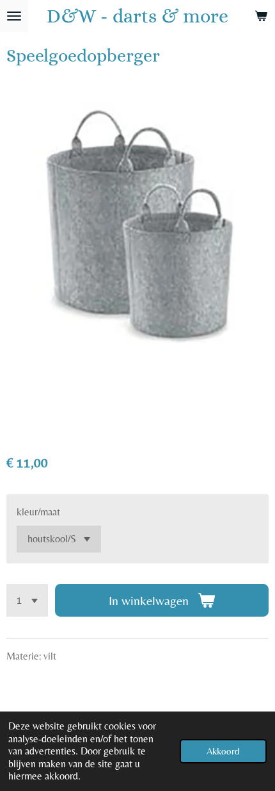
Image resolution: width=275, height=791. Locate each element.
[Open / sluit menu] (14, 16)
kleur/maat (38, 512)
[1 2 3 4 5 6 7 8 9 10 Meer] (27, 600)
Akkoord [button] (223, 750)
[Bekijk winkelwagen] (261, 16)
